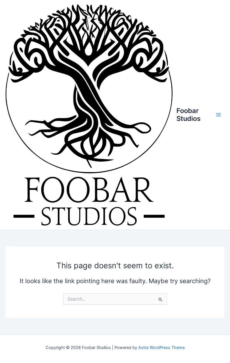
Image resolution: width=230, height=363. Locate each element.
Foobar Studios (188, 115)
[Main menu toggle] (218, 115)
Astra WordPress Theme (161, 347)
